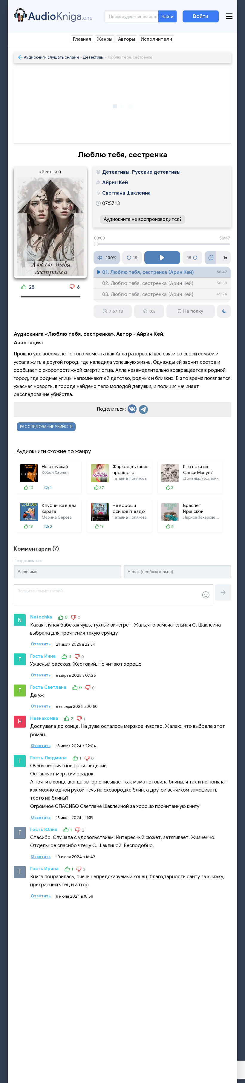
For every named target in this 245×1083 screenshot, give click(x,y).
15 (135, 257)
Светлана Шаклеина (126, 193)
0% (152, 311)
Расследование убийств (46, 426)
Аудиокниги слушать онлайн (51, 57)
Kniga (60, 16)
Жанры (104, 39)
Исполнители (156, 39)
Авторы (126, 39)
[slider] (162, 244)
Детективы (93, 57)
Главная (82, 39)
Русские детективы (156, 172)
